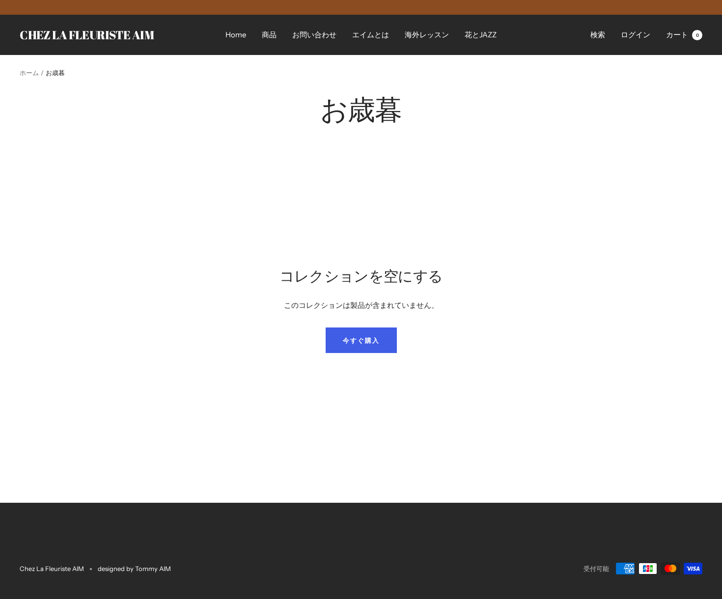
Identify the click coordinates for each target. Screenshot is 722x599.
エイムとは (370, 34)
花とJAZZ (481, 34)
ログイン (635, 34)
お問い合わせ (314, 34)
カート (682, 34)
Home (235, 34)
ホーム (29, 73)
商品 (269, 34)
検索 (597, 34)
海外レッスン (427, 34)
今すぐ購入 (361, 340)
